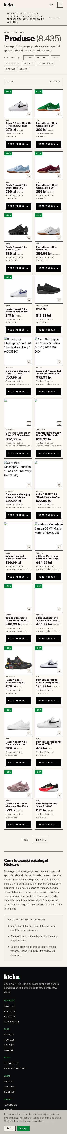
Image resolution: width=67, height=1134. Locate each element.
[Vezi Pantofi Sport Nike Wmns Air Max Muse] (18, 784)
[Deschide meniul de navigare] (60, 5)
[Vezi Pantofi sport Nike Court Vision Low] (18, 722)
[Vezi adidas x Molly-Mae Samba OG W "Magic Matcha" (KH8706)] (49, 536)
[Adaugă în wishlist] (29, 114)
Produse (9, 1006)
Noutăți (9, 1045)
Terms (8, 1081)
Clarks (23, 69)
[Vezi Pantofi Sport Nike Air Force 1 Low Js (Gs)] (18, 104)
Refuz (9, 1128)
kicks (9, 5)
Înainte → (41, 839)
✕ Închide (54, 18)
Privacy (9, 1087)
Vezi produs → (18, 144)
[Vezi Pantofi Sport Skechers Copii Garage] (18, 660)
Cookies (9, 1092)
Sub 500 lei (11, 1022)
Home (6, 32)
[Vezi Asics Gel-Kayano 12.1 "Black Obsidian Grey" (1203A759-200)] (49, 351)
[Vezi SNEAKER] (49, 289)
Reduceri (10, 1011)
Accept (23, 1128)
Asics (55, 57)
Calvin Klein (45, 63)
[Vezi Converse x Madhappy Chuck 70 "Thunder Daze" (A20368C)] (18, 413)
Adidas (28, 57)
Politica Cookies (19, 1121)
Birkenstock (12, 63)
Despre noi (11, 1063)
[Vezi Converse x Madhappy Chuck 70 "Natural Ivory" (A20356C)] (49, 413)
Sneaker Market (15, 1068)
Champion (11, 69)
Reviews (9, 1040)
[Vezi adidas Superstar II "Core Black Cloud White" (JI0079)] (18, 598)
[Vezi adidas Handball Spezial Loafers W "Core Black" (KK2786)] (18, 536)
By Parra (29, 63)
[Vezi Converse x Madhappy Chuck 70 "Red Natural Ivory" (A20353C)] (18, 351)
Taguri (8, 1050)
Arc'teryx (42, 57)
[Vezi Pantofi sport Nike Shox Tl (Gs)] (18, 227)
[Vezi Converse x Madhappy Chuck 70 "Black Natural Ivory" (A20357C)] (18, 475)
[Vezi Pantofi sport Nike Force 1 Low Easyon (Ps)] (18, 289)
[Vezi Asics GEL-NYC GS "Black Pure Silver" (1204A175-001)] (49, 475)
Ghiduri (9, 1035)
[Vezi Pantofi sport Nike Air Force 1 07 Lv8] (49, 722)
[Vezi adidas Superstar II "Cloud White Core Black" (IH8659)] (49, 598)
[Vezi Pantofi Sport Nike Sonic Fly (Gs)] (49, 784)
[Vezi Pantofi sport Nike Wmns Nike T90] (49, 104)
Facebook (10, 1105)
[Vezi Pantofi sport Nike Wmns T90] (49, 227)
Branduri (10, 1016)
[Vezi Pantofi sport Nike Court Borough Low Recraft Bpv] (49, 660)
